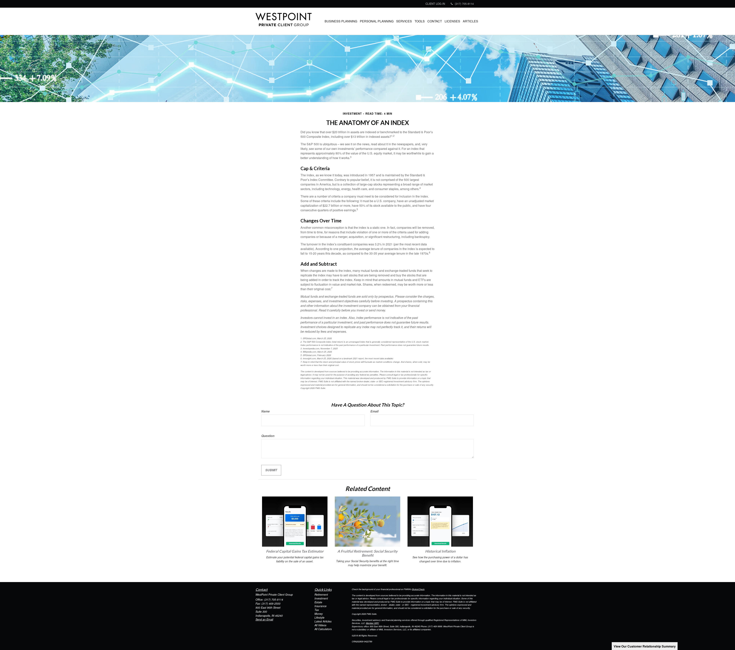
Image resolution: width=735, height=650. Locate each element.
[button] (341, 21)
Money (318, 614)
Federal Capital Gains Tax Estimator (295, 551)
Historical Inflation (440, 551)
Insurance (320, 606)
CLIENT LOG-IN (435, 4)
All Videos (320, 625)
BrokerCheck (418, 589)
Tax (316, 610)
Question (267, 436)
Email (374, 411)
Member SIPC (372, 623)
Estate (318, 602)
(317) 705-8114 (464, 4)
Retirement (321, 594)
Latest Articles (323, 621)
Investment (321, 598)
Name (265, 411)
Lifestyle (319, 617)
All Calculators (323, 629)
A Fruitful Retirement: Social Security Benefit (367, 553)
